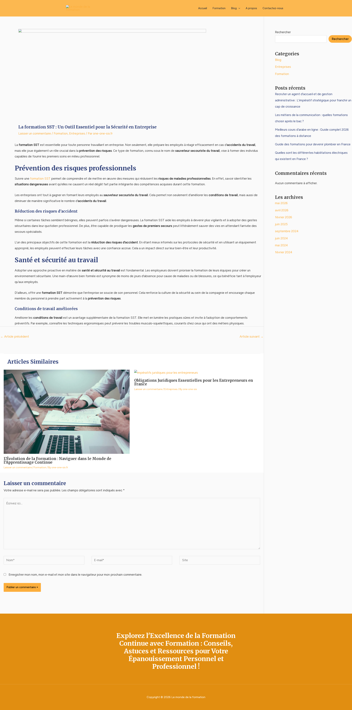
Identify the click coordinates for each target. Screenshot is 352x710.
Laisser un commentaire (34, 133)
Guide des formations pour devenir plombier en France (313, 144)
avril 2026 (281, 210)
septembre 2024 (286, 231)
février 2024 (283, 252)
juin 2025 (281, 224)
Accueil (202, 8)
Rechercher (283, 32)
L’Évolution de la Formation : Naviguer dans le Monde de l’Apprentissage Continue (57, 460)
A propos (251, 8)
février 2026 (283, 217)
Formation (218, 8)
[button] (238, 8)
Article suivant (251, 336)
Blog (234, 8)
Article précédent (14, 336)
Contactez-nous (273, 8)
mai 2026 (281, 203)
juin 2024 (281, 238)
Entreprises (77, 133)
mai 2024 (281, 245)
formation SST (40, 178)
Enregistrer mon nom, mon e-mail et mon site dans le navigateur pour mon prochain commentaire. (75, 574)
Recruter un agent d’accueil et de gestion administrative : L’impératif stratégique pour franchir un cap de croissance (313, 100)
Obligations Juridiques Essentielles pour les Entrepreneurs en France (193, 382)
